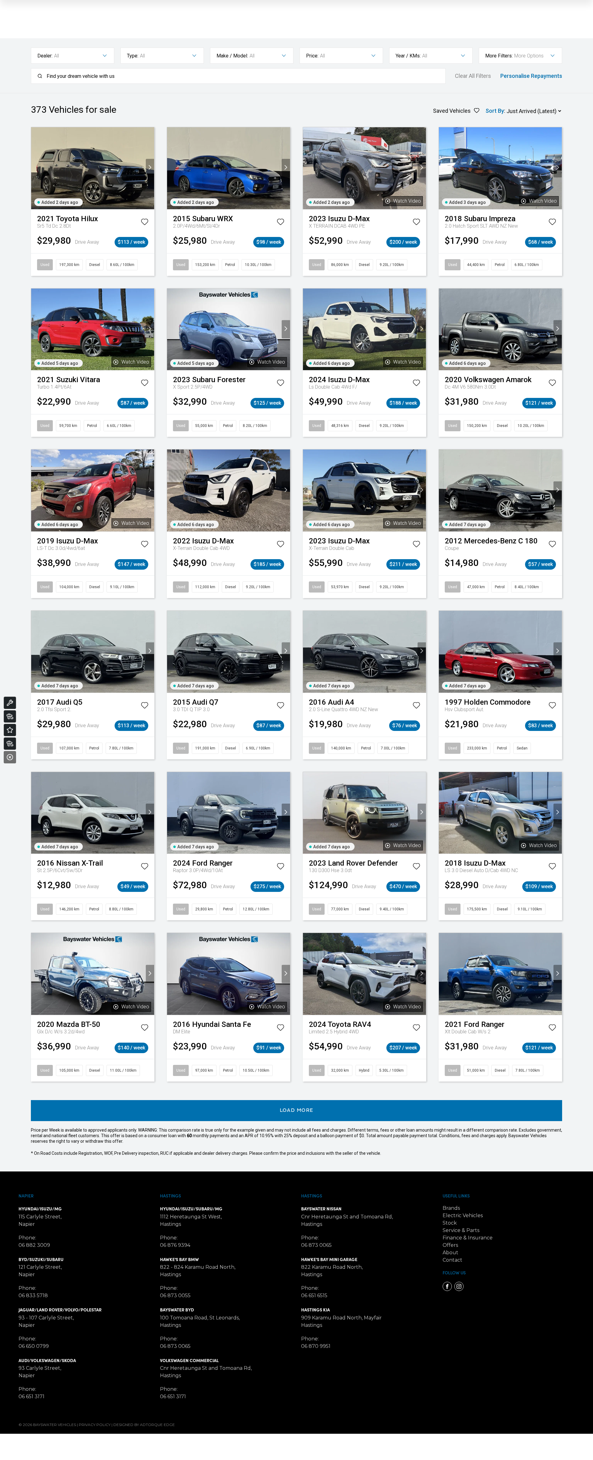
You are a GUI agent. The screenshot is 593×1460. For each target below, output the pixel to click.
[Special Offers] (10, 730)
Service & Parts (461, 1230)
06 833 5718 (33, 1295)
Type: (132, 56)
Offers (450, 1245)
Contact (452, 1260)
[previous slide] (35, 168)
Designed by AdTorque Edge (144, 1424)
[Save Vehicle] (144, 223)
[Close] (10, 757)
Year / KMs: (408, 56)
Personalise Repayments (531, 76)
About (450, 1252)
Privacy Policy (95, 1424)
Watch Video (407, 201)
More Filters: (499, 56)
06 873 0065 (175, 1346)
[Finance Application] (10, 743)
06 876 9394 (175, 1245)
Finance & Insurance (468, 1238)
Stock (450, 1223)
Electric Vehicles (463, 1215)
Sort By (495, 111)
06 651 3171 (31, 1396)
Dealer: (45, 56)
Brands (451, 1208)
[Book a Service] (10, 703)
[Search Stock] (10, 716)
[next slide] (150, 168)
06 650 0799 (34, 1346)
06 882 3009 (34, 1245)
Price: (312, 56)
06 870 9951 (315, 1346)
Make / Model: (232, 56)
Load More (296, 1110)
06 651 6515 (314, 1295)
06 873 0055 (175, 1295)
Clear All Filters (473, 76)
